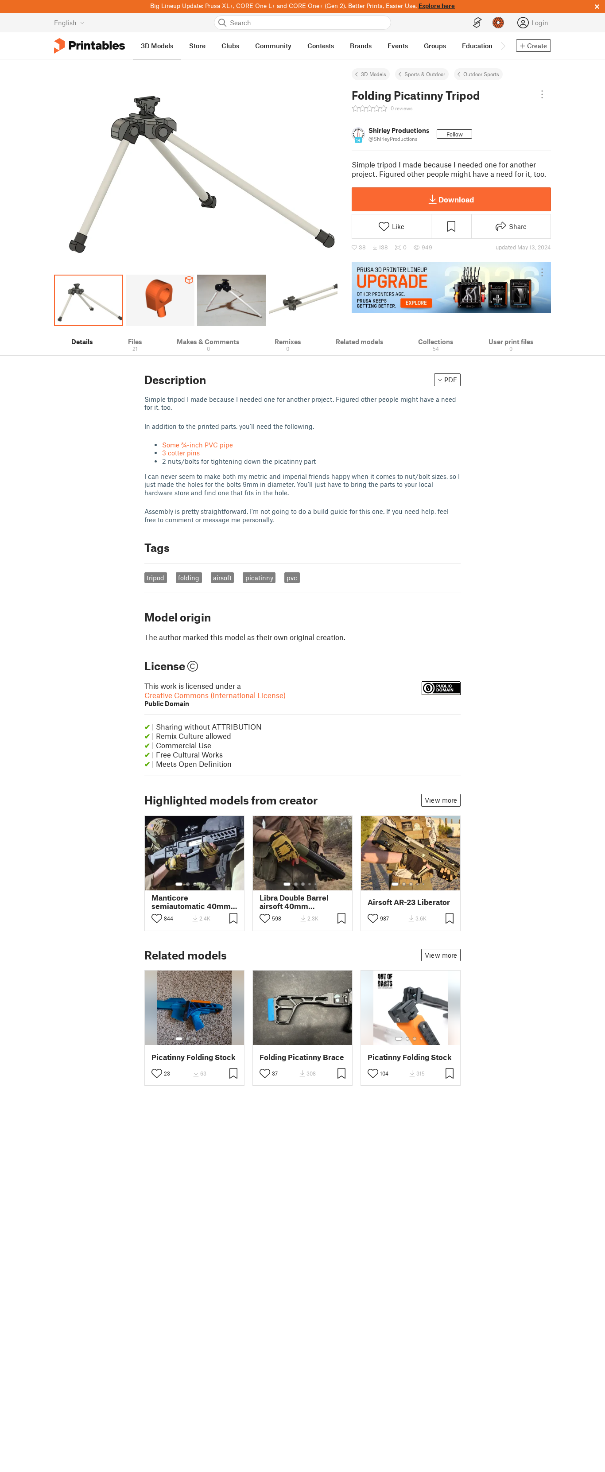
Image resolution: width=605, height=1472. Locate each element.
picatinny (259, 578)
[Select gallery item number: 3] (195, 884)
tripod (155, 578)
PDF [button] (450, 380)
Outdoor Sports (481, 74)
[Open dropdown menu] (542, 94)
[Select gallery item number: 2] (188, 884)
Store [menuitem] (197, 46)
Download (456, 199)
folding (188, 578)
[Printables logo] (89, 46)
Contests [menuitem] (320, 46)
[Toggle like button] (156, 918)
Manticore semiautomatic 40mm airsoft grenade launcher (191, 901)
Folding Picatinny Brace (302, 1057)
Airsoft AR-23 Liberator (409, 902)
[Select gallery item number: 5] (208, 884)
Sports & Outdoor (424, 74)
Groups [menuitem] (435, 46)
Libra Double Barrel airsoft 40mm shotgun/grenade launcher (294, 901)
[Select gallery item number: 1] (178, 884)
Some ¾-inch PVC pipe (197, 445)
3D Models (373, 74)
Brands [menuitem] (361, 46)
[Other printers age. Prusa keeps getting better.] (451, 287)
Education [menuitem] (477, 46)
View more (441, 800)
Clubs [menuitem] (230, 46)
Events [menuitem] (398, 46)
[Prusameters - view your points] (498, 22)
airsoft (222, 578)
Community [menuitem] (273, 46)
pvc (292, 578)
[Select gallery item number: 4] (202, 884)
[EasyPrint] (477, 23)
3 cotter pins (181, 453)
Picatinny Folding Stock (193, 1057)
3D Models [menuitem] (157, 46)
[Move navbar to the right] (502, 45)
